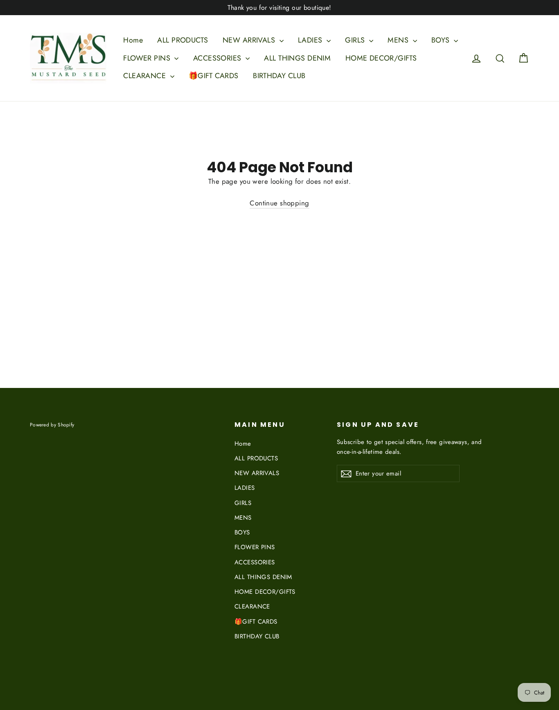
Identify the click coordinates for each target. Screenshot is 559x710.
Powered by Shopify (52, 424)
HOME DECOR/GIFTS (381, 58)
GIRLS (356, 40)
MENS (399, 40)
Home (133, 40)
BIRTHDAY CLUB (279, 75)
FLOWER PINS (147, 58)
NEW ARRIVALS (250, 40)
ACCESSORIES (218, 58)
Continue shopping (279, 203)
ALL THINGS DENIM (297, 58)
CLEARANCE (145, 75)
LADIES (311, 40)
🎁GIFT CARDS (214, 75)
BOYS (441, 40)
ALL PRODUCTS (182, 40)
